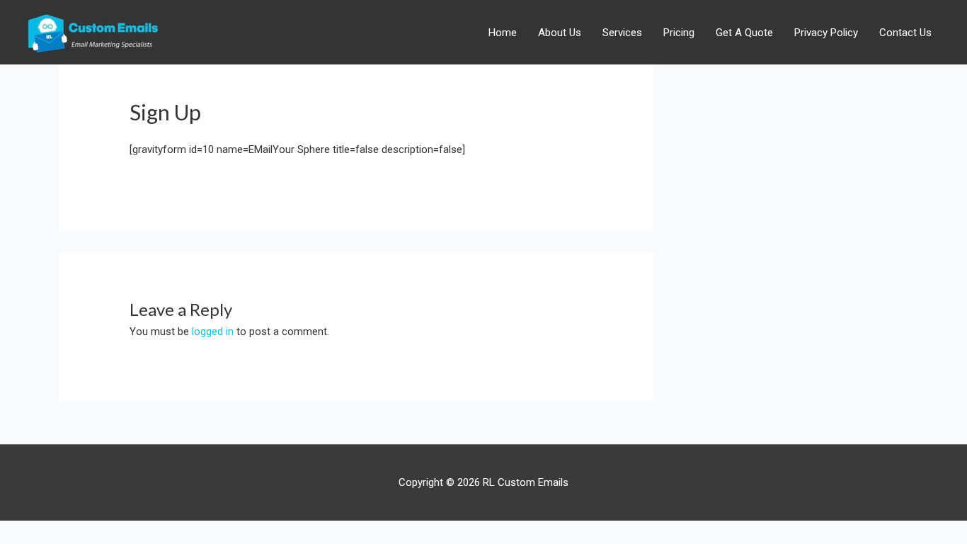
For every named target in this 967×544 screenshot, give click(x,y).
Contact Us (905, 32)
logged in (213, 331)
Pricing (678, 32)
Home (502, 32)
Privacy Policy (826, 32)
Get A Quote (744, 32)
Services (622, 32)
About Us (559, 32)
